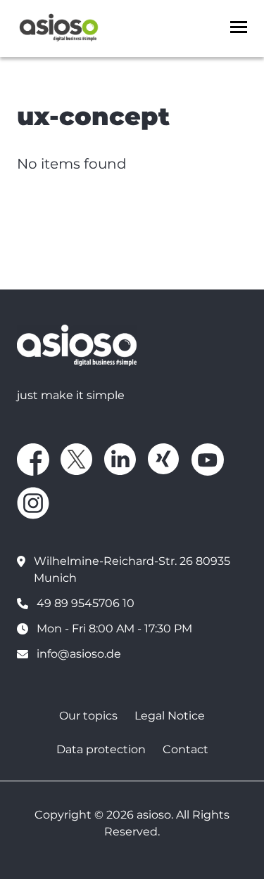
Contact (185, 749)
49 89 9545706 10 (85, 603)
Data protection (101, 749)
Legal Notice (169, 715)
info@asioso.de (79, 653)
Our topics (88, 715)
